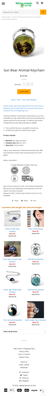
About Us (24, 362)
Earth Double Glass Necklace (35, 320)
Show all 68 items (24, 331)
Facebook (25, 372)
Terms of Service (24, 354)
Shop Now (24, 92)
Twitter (25, 375)
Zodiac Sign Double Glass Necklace (12, 291)
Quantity (17, 84)
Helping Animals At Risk (27, 385)
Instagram (25, 381)
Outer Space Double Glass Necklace (12, 260)
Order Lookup (24, 365)
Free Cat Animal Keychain (12, 320)
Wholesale (24, 367)
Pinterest (25, 378)
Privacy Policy (24, 351)
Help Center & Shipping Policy (24, 349)
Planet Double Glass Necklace (12, 230)
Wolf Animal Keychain (35, 259)
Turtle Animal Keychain (35, 290)
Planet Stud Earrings (35, 229)
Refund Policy (24, 357)
